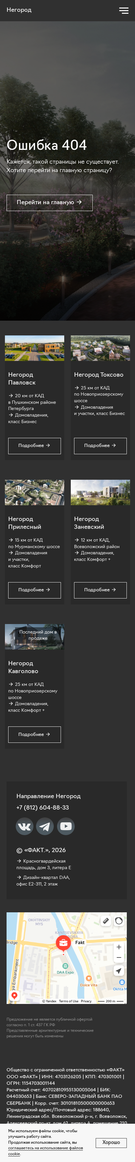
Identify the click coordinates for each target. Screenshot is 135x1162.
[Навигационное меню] (123, 11)
